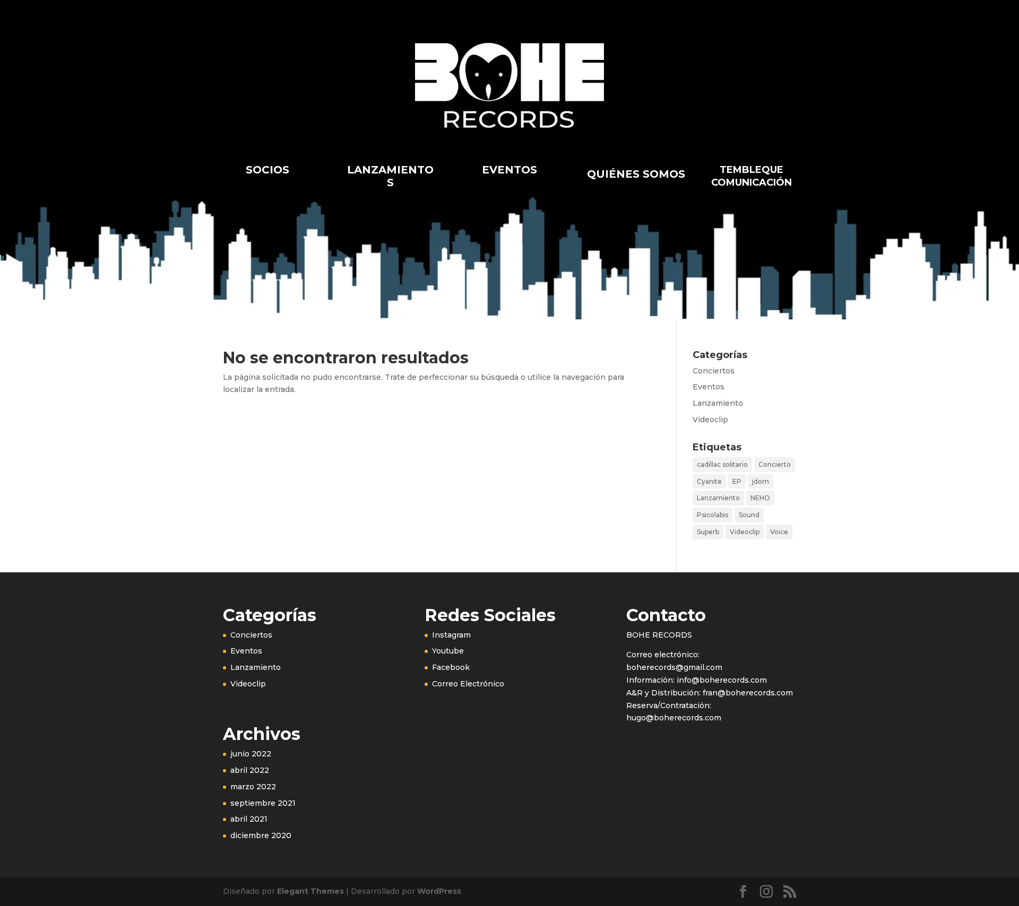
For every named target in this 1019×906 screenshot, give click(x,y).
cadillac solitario (722, 464)
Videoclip (710, 419)
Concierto (774, 464)
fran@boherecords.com (748, 693)
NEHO (760, 498)
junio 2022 (250, 754)
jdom (760, 481)
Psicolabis (712, 515)
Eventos (708, 386)
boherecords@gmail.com (674, 667)
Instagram (451, 635)
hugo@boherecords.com (673, 717)
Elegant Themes (310, 891)
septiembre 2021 (263, 803)
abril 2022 (249, 770)
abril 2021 (248, 819)
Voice (779, 532)
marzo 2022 (253, 786)
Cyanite (709, 481)
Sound (749, 515)
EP (736, 481)
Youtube (448, 651)
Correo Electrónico (468, 684)
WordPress (439, 891)
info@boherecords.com (721, 680)
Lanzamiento (718, 403)
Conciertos (714, 371)
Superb (708, 532)
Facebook (451, 667)
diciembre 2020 (260, 835)
